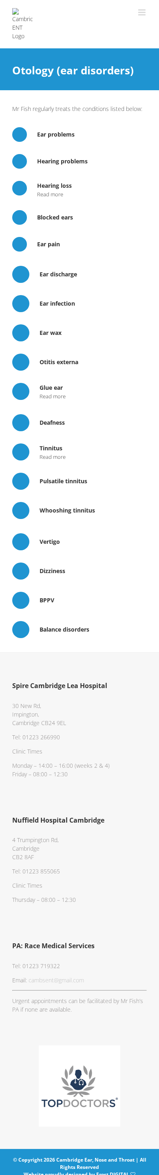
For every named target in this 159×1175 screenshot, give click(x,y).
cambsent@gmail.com (56, 980)
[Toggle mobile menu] (142, 12)
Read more (50, 194)
